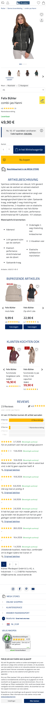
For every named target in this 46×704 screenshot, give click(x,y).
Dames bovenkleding (15, 8)
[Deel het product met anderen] (41, 20)
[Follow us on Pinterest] (26, 589)
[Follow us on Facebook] (19, 589)
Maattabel (11, 85)
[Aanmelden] (7, 2)
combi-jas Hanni (30, 8)
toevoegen (32, 326)
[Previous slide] (3, 77)
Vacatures (16, 618)
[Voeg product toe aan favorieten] (41, 14)
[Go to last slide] (3, 308)
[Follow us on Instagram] (13, 589)
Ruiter (3, 8)
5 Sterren (4, 420)
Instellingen (11, 701)
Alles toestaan (34, 701)
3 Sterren (4, 427)
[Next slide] (43, 77)
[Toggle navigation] (2, 2)
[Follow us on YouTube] (33, 589)
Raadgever (24, 85)
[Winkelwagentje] (43, 2)
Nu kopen (24, 160)
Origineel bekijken (12, 469)
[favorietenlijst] (38, 2)
